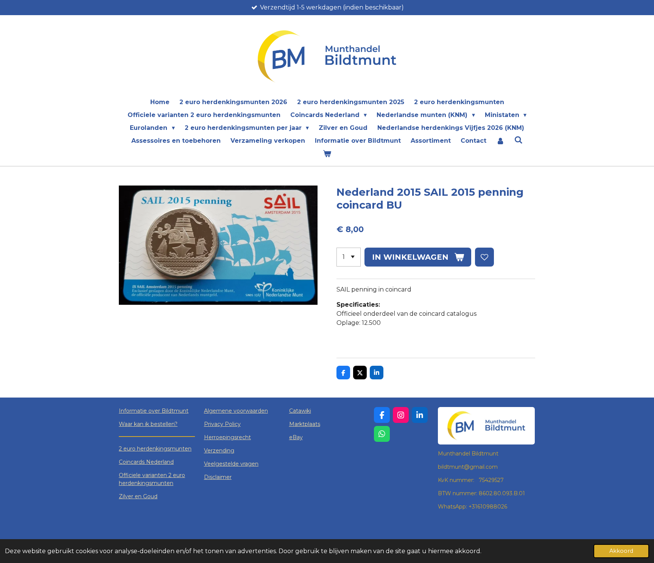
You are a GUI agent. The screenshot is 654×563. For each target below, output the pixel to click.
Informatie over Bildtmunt (153, 410)
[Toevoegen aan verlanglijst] (484, 257)
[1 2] (348, 257)
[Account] (500, 140)
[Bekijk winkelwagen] (327, 153)
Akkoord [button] (621, 550)
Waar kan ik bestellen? (148, 424)
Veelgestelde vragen (231, 463)
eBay (296, 437)
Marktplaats (304, 424)
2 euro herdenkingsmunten (155, 448)
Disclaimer (218, 477)
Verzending (219, 450)
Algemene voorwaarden (236, 410)
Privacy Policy (222, 424)
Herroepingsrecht (227, 437)
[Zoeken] (518, 139)
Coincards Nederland (146, 462)
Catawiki (300, 410)
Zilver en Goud (138, 496)
